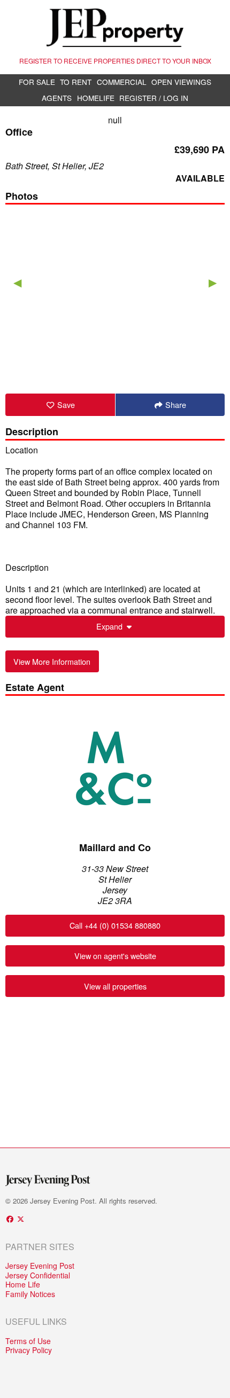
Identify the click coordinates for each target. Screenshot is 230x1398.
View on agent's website (115, 955)
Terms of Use (28, 1341)
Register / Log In (153, 97)
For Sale (37, 81)
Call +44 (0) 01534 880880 (115, 925)
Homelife (95, 97)
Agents (57, 97)
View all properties (115, 986)
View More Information (51, 661)
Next (213, 282)
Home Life (22, 1285)
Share (174, 404)
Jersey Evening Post (39, 1266)
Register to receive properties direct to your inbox (115, 60)
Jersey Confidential (37, 1276)
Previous (17, 282)
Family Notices (30, 1294)
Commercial (122, 81)
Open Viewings (181, 81)
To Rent (75, 81)
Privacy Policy (28, 1350)
